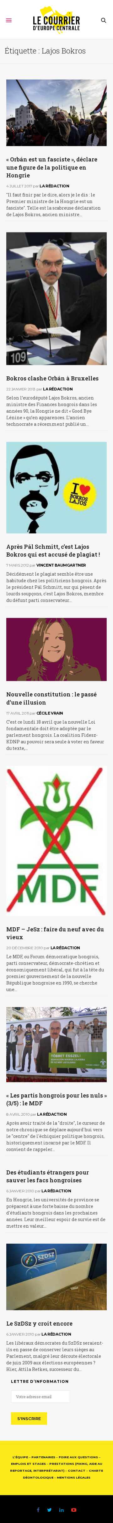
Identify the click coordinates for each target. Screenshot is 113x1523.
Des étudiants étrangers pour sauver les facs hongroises (47, 1176)
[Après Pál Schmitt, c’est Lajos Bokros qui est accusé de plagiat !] (56, 487)
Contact (76, 1470)
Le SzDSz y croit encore (39, 1323)
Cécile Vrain (49, 713)
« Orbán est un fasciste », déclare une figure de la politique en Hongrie (51, 167)
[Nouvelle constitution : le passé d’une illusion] (56, 649)
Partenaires (43, 1457)
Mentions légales (73, 1477)
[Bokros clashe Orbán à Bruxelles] (56, 298)
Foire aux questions (78, 1457)
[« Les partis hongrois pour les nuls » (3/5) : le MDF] (56, 1044)
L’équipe (20, 1457)
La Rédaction (54, 186)
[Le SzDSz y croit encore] (56, 1277)
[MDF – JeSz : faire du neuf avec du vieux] (56, 841)
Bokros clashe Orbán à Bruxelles (52, 378)
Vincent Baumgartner (61, 565)
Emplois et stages (28, 1463)
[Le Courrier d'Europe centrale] (56, 20)
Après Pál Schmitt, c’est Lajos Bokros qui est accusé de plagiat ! (53, 550)
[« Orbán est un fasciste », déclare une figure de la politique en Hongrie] (56, 112)
